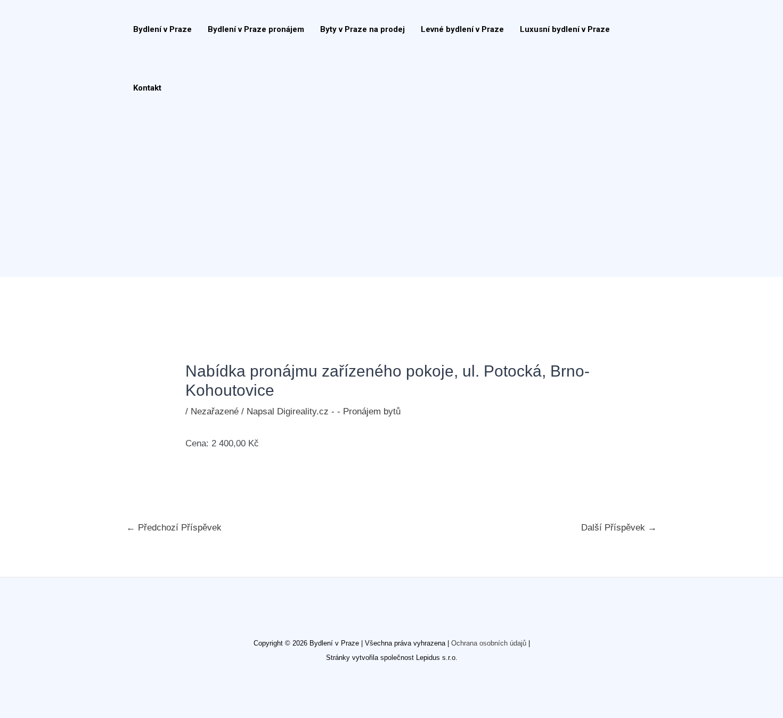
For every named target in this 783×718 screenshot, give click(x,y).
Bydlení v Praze (162, 29)
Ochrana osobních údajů (488, 643)
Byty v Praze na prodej (362, 29)
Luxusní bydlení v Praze (565, 29)
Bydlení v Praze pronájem (256, 29)
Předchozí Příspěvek (174, 528)
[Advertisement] (386, 197)
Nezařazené (215, 411)
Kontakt (147, 88)
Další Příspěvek (619, 528)
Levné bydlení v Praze (462, 29)
